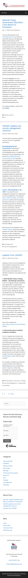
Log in (5, 523)
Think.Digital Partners (8, 37)
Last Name (5, 435)
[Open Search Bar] (25, 12)
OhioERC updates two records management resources (11, 128)
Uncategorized (8, 244)
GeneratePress (17, 575)
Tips (4, 477)
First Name (6, 430)
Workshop (6, 485)
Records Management (10, 246)
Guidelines (6, 463)
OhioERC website (7, 229)
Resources (17, 380)
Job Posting (6, 468)
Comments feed (8, 528)
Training (23, 380)
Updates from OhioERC (12, 255)
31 (9, 394)
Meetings (6, 470)
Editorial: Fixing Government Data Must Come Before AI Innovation (12, 23)
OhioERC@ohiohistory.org (14, 564)
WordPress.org (7, 530)
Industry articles (9, 115)
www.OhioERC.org (14, 560)
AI (4, 117)
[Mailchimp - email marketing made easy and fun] (11, 447)
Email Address (7, 426)
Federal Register (7, 356)
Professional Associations (10, 473)
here (6, 368)
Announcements (9, 380)
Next (13, 394)
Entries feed (6, 525)
